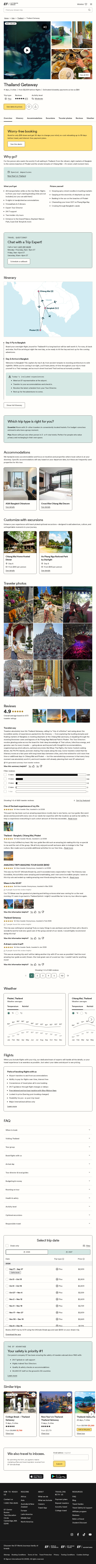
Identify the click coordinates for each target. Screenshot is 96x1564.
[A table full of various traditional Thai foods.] (72, 64)
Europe (24, 1510)
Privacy (56, 1555)
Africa (23, 1496)
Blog (74, 1500)
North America (27, 1521)
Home (6, 18)
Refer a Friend (78, 1519)
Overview (8, 118)
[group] (20, 488)
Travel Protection (45, 1555)
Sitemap (7, 1555)
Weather (90, 118)
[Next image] (34, 1411)
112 (62, 975)
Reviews (79, 118)
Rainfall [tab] (25, 1006)
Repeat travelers (62, 1503)
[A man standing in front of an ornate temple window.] (82, 34)
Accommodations (34, 118)
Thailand (20, 18)
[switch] (33, 1394)
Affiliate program (79, 1511)
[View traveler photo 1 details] (18, 604)
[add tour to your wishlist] (29, 106)
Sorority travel (61, 1506)
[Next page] (67, 975)
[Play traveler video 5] (48, 641)
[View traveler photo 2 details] (48, 604)
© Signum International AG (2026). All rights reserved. (24, 1559)
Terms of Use (32, 1555)
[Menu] (91, 4)
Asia (13, 18)
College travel (61, 1510)
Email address (61, 1453)
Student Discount (79, 1522)
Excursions (50, 118)
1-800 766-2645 (11, 1503)
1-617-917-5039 (24, 247)
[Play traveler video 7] (18, 678)
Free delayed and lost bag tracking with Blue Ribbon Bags (32, 1090)
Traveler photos (65, 118)
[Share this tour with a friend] (35, 106)
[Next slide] (91, 1019)
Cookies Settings (83, 1555)
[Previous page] (26, 975)
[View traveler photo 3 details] (77, 604)
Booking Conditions (19, 1555)
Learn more (12, 1106)
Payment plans (61, 1499)
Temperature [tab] (12, 1006)
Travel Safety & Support (82, 1507)
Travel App (42, 1507)
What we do (43, 1496)
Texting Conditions (68, 1555)
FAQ (74, 1496)
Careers (41, 1504)
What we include (45, 1500)
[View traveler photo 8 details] (48, 678)
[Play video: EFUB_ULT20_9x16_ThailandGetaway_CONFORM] (27, 50)
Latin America (26, 1514)
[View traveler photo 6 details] (77, 641)
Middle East (25, 1518)
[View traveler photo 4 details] (18, 641)
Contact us (8, 1499)
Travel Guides (77, 1504)
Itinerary (19, 118)
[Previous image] (29, 1411)
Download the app (13, 1334)
